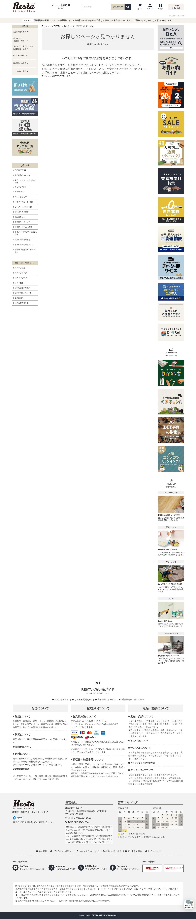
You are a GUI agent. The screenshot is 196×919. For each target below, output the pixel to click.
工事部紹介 (19, 298)
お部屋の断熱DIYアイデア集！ (25, 251)
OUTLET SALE (20, 170)
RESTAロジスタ (21, 278)
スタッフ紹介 (20, 268)
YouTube (24, 866)
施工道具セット (21, 217)
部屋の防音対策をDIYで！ (25, 245)
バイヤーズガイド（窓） (24, 202)
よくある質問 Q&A (83, 699)
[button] (60, 7)
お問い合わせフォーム (78, 821)
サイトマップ (154, 851)
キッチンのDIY (20, 187)
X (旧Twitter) (91, 866)
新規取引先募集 (135, 851)
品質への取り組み (113, 851)
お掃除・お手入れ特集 (23, 227)
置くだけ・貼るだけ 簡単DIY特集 (26, 233)
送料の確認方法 (22, 769)
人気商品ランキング (22, 175)
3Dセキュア (82, 752)
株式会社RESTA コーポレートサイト (29, 812)
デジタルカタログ (22, 212)
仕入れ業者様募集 (22, 303)
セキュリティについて (89, 851)
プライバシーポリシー (63, 851)
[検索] (128, 7)
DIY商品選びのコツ (22, 288)
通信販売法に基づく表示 (133, 699)
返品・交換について (140, 740)
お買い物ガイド (62, 699)
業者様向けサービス (22, 222)
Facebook (122, 866)
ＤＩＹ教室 (19, 283)
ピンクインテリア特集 (23, 207)
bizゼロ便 (53, 779)
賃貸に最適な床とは (22, 240)
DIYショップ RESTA (51, 26)
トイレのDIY (20, 191)
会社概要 (43, 851)
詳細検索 (117, 6)
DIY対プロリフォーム (23, 293)
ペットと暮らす (21, 197)
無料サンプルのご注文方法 (143, 763)
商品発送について (23, 746)
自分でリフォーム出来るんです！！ (25, 181)
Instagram (60, 866)
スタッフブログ (21, 273)
